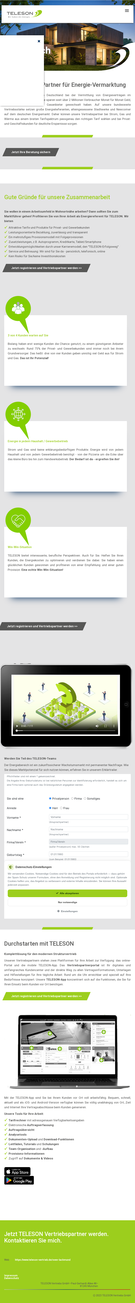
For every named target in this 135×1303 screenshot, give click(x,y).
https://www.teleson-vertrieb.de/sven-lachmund (42, 1259)
